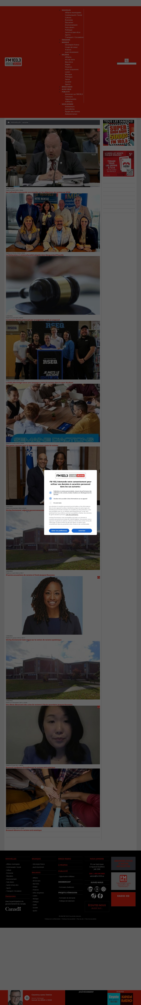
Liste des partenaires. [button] (72, 515)
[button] (70, 503)
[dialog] (70, 502)
